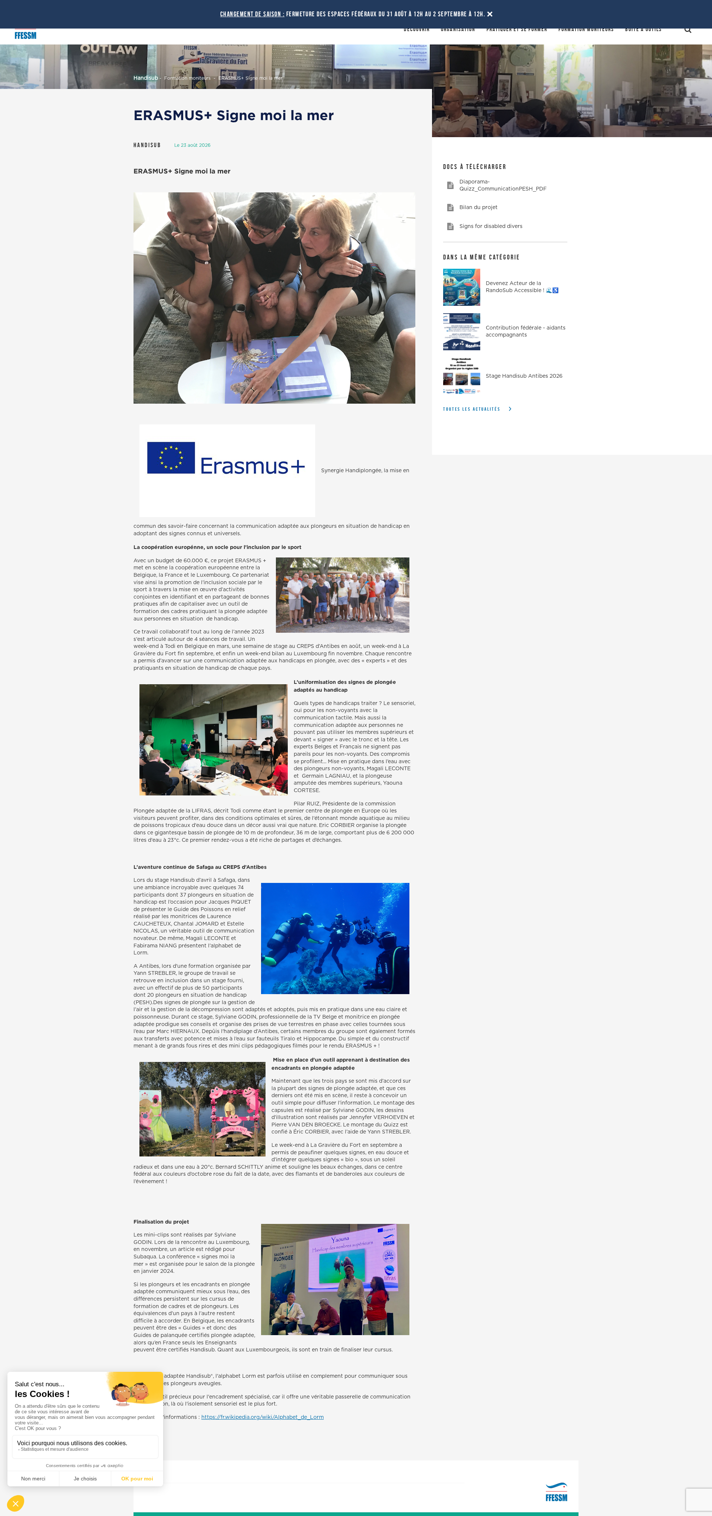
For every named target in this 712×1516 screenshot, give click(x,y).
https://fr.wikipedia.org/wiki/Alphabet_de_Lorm (262, 1417)
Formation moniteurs (586, 29)
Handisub (146, 78)
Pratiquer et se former (517, 29)
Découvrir (417, 29)
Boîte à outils (643, 29)
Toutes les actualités (472, 409)
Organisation (458, 29)
